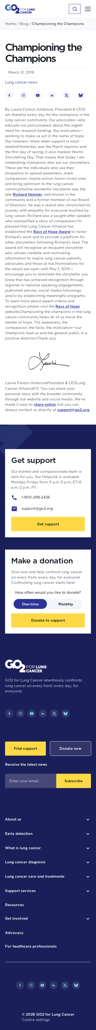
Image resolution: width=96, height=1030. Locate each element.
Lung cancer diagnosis (25, 862)
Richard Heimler (27, 194)
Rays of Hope (67, 306)
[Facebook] (9, 713)
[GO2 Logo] (20, 9)
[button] (88, 9)
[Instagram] (20, 713)
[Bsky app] (65, 713)
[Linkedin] (43, 713)
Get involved (16, 918)
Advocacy (14, 932)
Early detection (19, 833)
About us (13, 819)
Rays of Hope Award (51, 231)
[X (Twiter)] (54, 713)
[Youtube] (32, 713)
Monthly (65, 604)
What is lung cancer (23, 847)
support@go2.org (73, 409)
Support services (20, 890)
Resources (14, 904)
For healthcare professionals (31, 946)
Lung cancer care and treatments (35, 876)
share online (45, 404)
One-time (30, 604)
